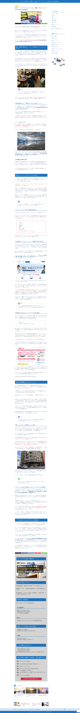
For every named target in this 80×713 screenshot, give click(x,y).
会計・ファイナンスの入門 (57, 48)
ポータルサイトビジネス (57, 42)
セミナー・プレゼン (56, 24)
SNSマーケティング (56, 50)
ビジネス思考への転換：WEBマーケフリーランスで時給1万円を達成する (40, 1)
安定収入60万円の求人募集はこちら (31, 678)
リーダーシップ (55, 22)
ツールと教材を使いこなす (57, 28)
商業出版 (54, 26)
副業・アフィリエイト (56, 44)
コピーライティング (56, 40)
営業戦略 (54, 20)
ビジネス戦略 (55, 46)
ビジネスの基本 (55, 13)
